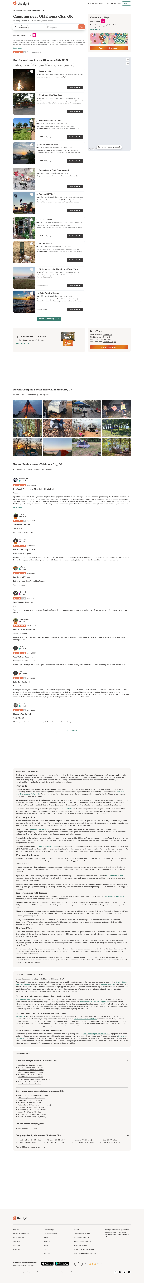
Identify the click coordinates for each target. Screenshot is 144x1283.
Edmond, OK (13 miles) (28, 1142)
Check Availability (75, 87)
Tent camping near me (82, 1233)
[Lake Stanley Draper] (49, 302)
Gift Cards (16, 1241)
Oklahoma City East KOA (39, 829)
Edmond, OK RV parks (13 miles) (30, 1103)
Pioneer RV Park (107, 984)
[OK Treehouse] (49, 228)
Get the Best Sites (95, 3)
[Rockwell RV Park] (49, 203)
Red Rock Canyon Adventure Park (96, 1034)
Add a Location (18, 1237)
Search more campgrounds (110, 147)
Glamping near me (80, 1245)
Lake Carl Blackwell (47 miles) (29, 1084)
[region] (109, 104)
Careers (46, 1249)
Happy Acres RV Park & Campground (94, 1002)
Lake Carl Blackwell (21, 682)
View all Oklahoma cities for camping (30, 1147)
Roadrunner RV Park (114, 876)
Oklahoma (25, 10)
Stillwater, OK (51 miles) (56, 1140)
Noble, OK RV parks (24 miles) (30, 1100)
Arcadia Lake (67, 809)
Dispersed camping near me (84, 1249)
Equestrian (69, 65)
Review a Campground (21, 1233)
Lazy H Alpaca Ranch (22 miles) (30, 1072)
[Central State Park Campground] (49, 179)
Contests (16, 1245)
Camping (16, 10)
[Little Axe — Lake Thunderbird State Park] (49, 278)
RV (36, 65)
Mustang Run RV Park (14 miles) (30, 1067)
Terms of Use (70, 1272)
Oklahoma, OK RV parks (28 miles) (31, 1098)
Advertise (47, 1237)
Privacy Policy (59, 1272)
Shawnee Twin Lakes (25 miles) (30, 1074)
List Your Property (113, 3)
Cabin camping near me (82, 1241)
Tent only (27, 65)
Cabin (42, 65)
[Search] (81, 26)
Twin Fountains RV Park (47, 847)
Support (47, 1253)
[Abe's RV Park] (49, 252)
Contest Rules (47, 1272)
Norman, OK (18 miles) (55, 1142)
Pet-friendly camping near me (85, 1253)
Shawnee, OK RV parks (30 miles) (31, 1107)
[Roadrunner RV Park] (49, 153)
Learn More (95, 29)
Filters (18, 65)
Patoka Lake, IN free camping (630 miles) (34, 1105)
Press (46, 1245)
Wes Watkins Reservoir (23, 602)
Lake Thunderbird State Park (85, 1019)
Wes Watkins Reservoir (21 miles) (31, 1070)
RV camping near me (81, 1237)
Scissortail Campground (114, 896)
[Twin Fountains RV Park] (49, 129)
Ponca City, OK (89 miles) (85, 1142)
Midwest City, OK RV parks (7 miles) (32, 1110)
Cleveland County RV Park (24, 550)
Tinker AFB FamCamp (22, 525)
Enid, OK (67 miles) (110, 1140)
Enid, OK (106, 337)
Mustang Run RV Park (22, 714)
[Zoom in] (128, 59)
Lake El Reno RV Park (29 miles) (30, 1077)
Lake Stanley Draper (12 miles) (30, 1065)
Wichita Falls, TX (109, 342)
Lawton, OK (107, 335)
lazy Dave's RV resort (22, 577)
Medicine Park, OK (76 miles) (30, 1140)
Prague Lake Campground (24, 629)
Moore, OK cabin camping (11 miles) (32, 1117)
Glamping (51, 65)
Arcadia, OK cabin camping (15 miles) (32, 1114)
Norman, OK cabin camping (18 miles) (33, 1095)
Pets (60, 65)
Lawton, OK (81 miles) (83, 1140)
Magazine (16, 1249)
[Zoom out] (128, 63)
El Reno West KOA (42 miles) (29, 1081)
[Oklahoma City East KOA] (49, 104)
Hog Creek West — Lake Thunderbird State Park (33, 489)
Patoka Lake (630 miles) (27, 1128)
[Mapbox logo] (93, 149)
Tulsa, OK (107, 339)
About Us (47, 1241)
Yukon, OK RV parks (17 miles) (29, 1112)
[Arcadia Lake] (49, 80)
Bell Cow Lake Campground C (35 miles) (34, 1079)
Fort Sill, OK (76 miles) (111, 1142)
